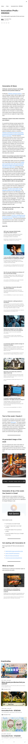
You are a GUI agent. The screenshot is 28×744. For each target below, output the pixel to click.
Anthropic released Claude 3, (15, 93)
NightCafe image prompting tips (14, 551)
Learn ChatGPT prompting (12, 553)
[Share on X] (4, 23)
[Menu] (26, 1)
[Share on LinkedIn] (9, 23)
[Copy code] (24, 481)
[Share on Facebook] (2, 23)
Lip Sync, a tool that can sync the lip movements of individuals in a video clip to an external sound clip (13, 217)
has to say (13, 422)
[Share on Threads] (6, 23)
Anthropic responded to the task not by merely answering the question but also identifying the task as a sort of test (13, 134)
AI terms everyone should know (13, 557)
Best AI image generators (12, 555)
